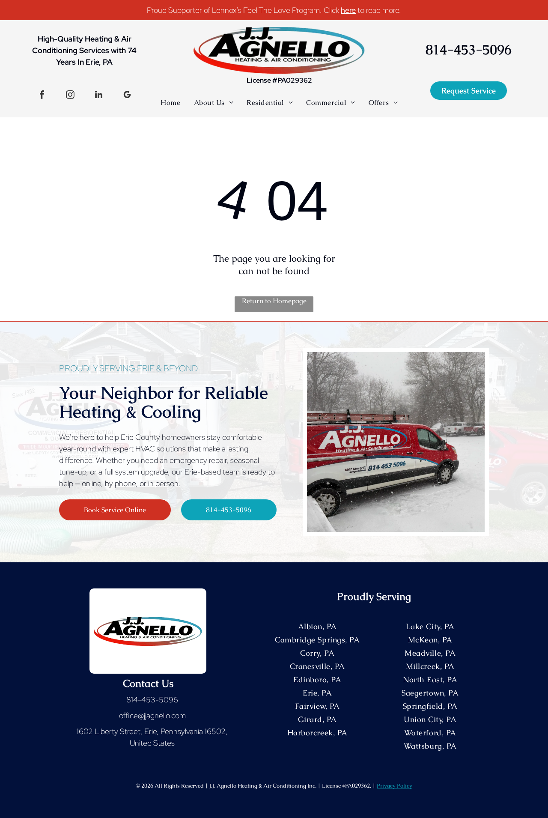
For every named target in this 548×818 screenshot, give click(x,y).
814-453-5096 (152, 700)
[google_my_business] (127, 95)
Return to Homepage (274, 300)
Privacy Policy (394, 785)
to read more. (379, 10)
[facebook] (42, 95)
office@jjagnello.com (152, 715)
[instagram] (70, 95)
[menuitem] (170, 102)
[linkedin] (98, 95)
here (348, 10)
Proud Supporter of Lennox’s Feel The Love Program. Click (243, 10)
